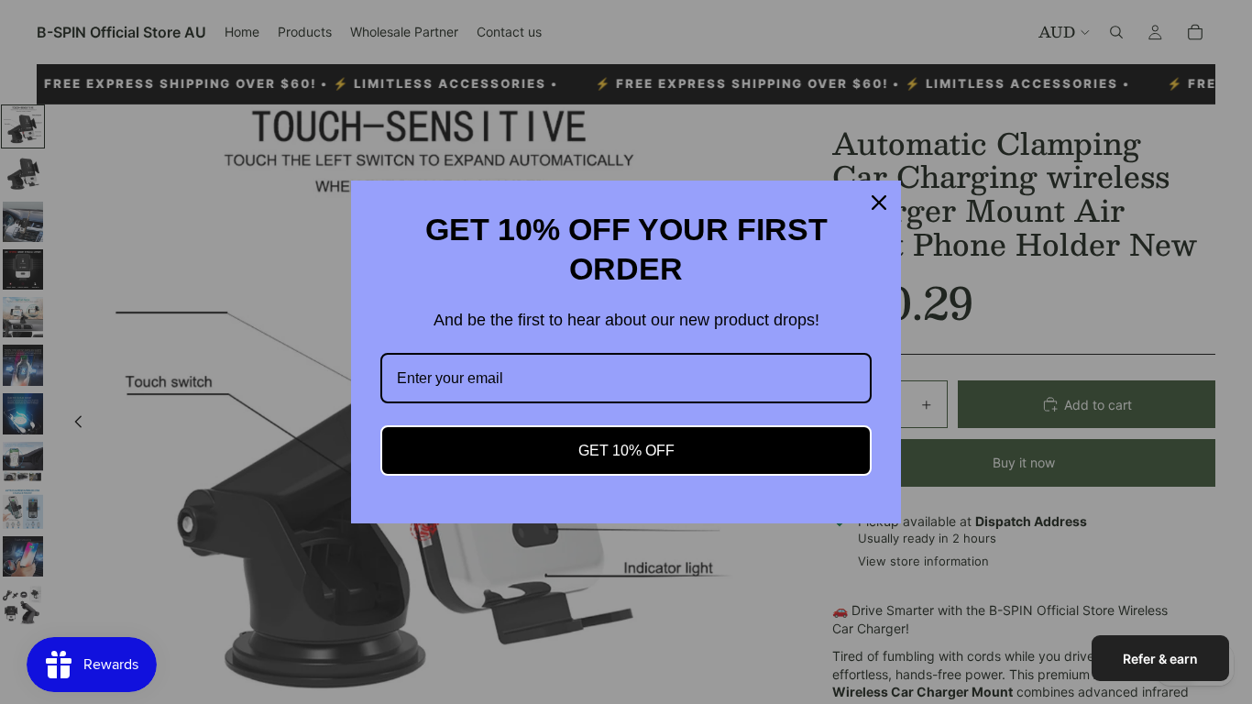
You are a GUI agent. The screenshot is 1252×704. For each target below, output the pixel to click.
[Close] (879, 203)
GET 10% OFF (626, 450)
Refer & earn (1160, 658)
